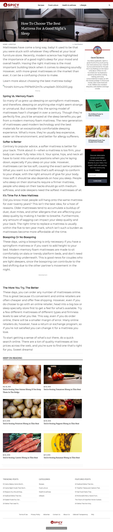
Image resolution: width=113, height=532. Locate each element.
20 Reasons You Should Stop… (13, 492)
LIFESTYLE (12, 44)
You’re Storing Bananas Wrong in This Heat (62, 458)
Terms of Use (23, 514)
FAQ (92, 514)
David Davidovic (78, 44)
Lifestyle (83, 5)
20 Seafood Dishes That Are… (12, 496)
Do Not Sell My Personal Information (56, 528)
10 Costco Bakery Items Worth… (13, 484)
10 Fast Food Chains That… (83, 492)
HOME (5, 44)
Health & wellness (69, 5)
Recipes (41, 5)
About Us (66, 514)
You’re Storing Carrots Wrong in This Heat (20, 458)
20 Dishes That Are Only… (83, 503)
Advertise (46, 514)
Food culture (53, 5)
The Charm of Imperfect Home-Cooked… (88, 499)
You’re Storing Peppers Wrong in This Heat (61, 424)
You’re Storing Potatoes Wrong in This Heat (21, 424)
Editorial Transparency (80, 514)
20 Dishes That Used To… (11, 503)
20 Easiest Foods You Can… (11, 499)
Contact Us (56, 514)
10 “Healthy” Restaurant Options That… (88, 488)
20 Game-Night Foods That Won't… (14, 488)
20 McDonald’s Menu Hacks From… (86, 496)
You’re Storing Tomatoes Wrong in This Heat (62, 389)
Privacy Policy (35, 514)
